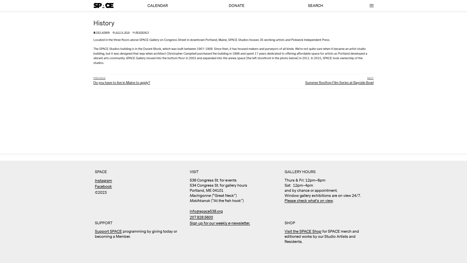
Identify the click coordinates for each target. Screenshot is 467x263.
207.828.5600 (201, 217)
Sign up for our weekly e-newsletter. (220, 223)
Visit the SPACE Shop (303, 231)
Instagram (103, 180)
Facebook (103, 186)
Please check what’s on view (309, 200)
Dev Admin (103, 32)
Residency (142, 32)
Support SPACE (108, 231)
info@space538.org (206, 211)
